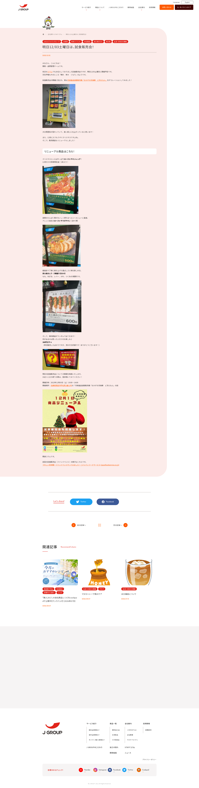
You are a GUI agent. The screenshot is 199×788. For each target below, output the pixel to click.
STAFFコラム (130, 747)
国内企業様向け (94, 730)
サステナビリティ (132, 740)
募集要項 (148, 730)
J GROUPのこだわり (116, 7)
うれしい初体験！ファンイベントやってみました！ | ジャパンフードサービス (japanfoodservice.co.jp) (80, 465)
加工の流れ (114, 747)
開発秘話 (131, 7)
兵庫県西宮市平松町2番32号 (61, 385)
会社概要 (130, 735)
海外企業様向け (94, 735)
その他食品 (116, 740)
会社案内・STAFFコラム (55, 34)
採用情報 (152, 7)
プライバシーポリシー (150, 759)
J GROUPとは (132, 730)
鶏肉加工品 (116, 730)
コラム (49, 71)
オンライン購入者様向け (97, 740)
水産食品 (115, 735)
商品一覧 (113, 723)
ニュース (128, 753)
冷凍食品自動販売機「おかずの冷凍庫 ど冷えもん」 (87, 80)
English (187, 2)
